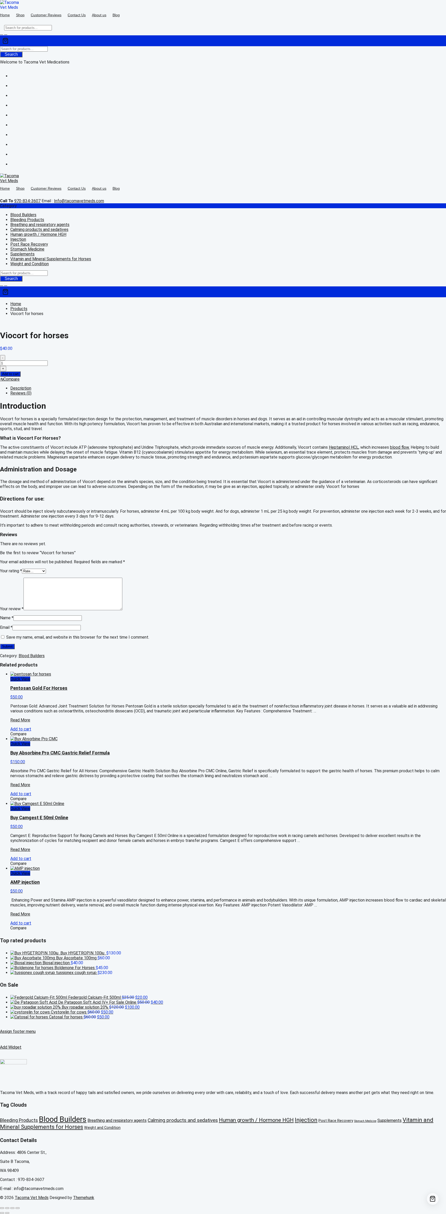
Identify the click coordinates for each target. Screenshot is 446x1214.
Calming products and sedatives (39, 229)
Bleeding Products (27, 219)
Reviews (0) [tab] (20, 393)
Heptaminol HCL (344, 447)
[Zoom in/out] (2, 1208)
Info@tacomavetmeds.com (79, 200)
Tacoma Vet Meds (32, 1197)
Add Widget (10, 1047)
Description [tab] (20, 388)
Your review (11, 608)
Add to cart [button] (20, 729)
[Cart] (223, 41)
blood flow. (400, 447)
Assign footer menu (18, 1031)
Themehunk (83, 1197)
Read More (20, 720)
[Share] (12, 1208)
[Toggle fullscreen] (7, 1208)
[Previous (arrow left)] (2, 1213)
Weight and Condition (29, 263)
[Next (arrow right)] (7, 1213)
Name (6, 617)
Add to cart (10, 374)
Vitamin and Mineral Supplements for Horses (50, 258)
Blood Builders (23, 214)
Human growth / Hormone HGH (38, 234)
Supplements (22, 254)
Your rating (11, 570)
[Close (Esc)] (17, 1208)
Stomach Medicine (27, 249)
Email (6, 627)
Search (11, 54)
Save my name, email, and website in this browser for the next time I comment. (77, 637)
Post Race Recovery (29, 244)
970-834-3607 (27, 200)
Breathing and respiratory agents (39, 224)
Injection (18, 239)
